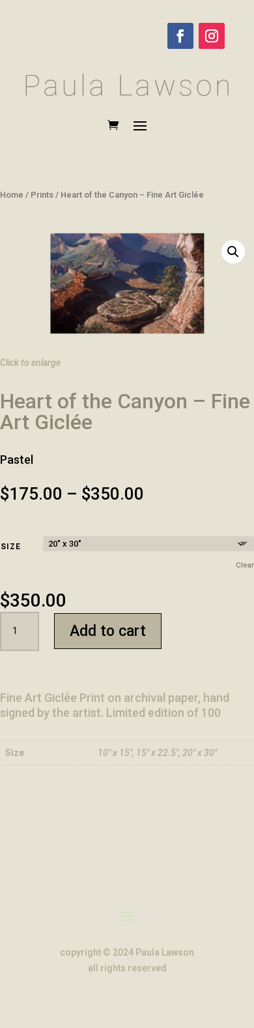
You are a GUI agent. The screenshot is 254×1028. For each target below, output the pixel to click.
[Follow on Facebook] (180, 36)
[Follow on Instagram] (212, 36)
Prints (42, 195)
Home (11, 195)
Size (11, 546)
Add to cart (108, 631)
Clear (245, 564)
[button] (233, 252)
